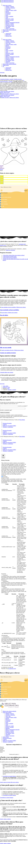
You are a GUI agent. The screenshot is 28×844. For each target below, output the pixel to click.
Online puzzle (6, 31)
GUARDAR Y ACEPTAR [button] (7, 667)
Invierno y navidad (9, 20)
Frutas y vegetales (9, 16)
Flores (6, 15)
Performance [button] (4, 580)
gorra (8, 388)
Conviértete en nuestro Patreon (9, 776)
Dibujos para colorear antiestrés (9, 29)
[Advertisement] (14, 112)
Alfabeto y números (9, 6)
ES (3, 32)
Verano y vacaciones (9, 28)
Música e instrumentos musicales (12, 22)
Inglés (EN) (7, 34)
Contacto (5, 424)
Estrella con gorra (18, 79)
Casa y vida (7, 9)
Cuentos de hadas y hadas (11, 10)
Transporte (7, 27)
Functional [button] (3, 573)
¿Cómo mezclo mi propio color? (10, 256)
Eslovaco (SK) (8, 36)
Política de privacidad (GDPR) (9, 425)
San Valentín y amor (9, 26)
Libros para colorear (7, 5)
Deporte (7, 11)
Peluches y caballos (9, 23)
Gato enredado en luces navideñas (9, 310)
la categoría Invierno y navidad (12, 81)
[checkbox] (7, 194)
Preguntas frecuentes (7, 423)
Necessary (5, 476)
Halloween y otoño (9, 18)
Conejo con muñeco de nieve (8, 352)
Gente (6, 17)
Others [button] (2, 649)
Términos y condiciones (8, 427)
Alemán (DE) (8, 33)
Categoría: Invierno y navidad (6, 79)
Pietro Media (22, 419)
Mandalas (7, 21)
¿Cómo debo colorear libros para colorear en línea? (14, 255)
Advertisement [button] (4, 635)
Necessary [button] (3, 475)
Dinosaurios (8, 12)
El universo (7, 13)
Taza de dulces (4, 315)
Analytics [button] (3, 586)
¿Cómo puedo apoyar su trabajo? (10, 257)
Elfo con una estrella (5, 347)
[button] (14, 747)
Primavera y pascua (9, 25)
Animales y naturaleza (10, 7)
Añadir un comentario (10, 250)
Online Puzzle (6, 737)
